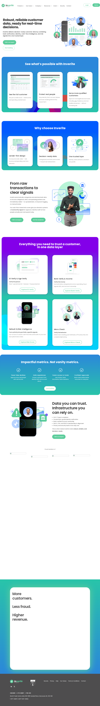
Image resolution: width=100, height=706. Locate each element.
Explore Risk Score (27, 342)
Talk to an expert (9, 42)
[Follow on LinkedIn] (11, 686)
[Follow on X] (14, 686)
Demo (96, 5)
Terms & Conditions (73, 681)
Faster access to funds (60, 375)
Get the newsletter (38, 220)
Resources (47, 6)
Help (57, 681)
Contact (68, 6)
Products (20, 6)
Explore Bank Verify (72, 291)
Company (38, 6)
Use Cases (29, 6)
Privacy (52, 681)
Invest (55, 6)
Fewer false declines (18, 375)
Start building (9, 48)
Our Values (63, 681)
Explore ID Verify (27, 289)
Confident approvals (81, 375)
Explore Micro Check (72, 342)
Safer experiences (39, 375)
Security (62, 6)
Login (87, 5)
